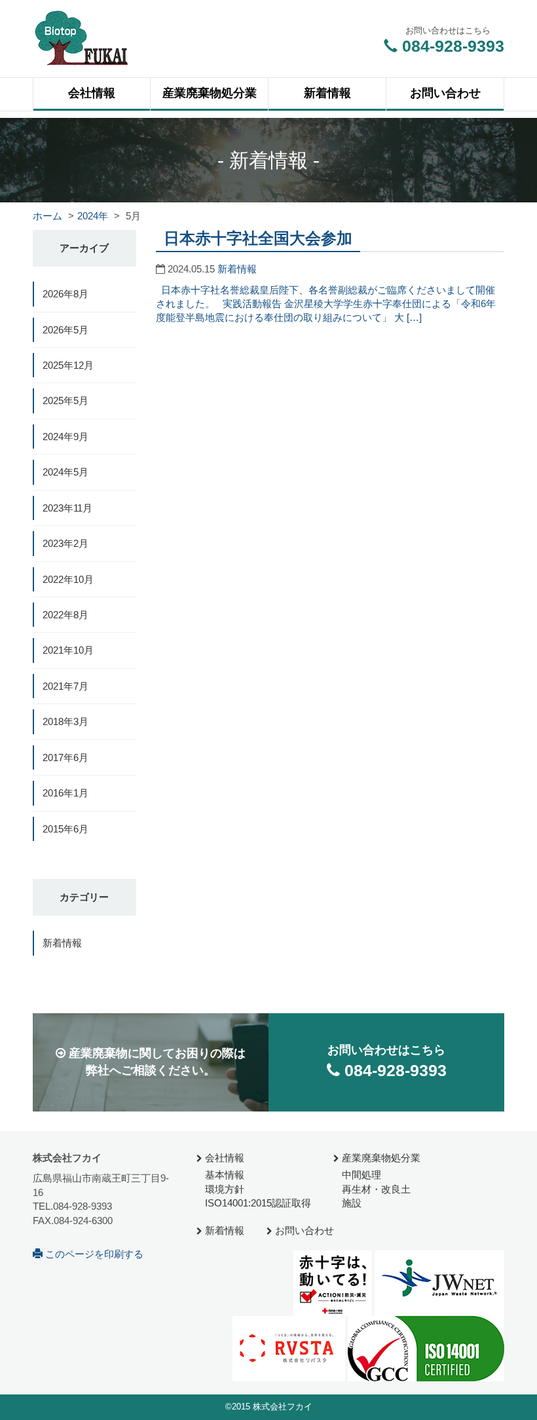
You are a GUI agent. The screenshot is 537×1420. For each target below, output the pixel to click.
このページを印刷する (93, 1254)
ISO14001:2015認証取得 (256, 1202)
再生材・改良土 (375, 1189)
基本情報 (223, 1174)
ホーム (47, 215)
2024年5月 (65, 471)
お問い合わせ (303, 1230)
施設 (350, 1202)
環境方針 (223, 1189)
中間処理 (360, 1174)
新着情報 (237, 268)
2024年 (92, 215)
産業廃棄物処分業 (379, 1157)
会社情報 (223, 1157)
